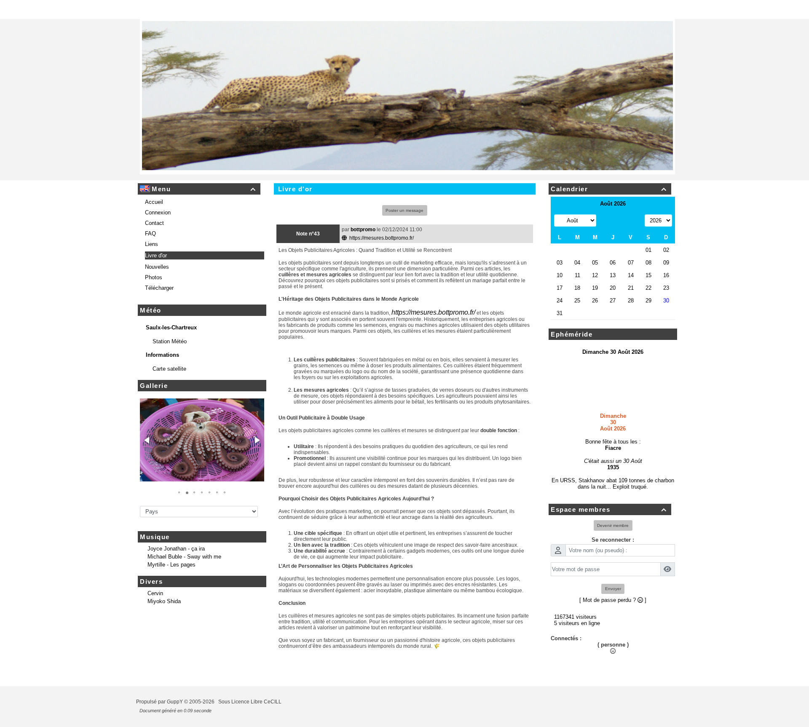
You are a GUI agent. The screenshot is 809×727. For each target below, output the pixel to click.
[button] (147, 446)
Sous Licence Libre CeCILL (250, 708)
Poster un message (404, 216)
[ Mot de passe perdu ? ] (612, 606)
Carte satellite (170, 375)
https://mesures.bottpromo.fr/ (381, 244)
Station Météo (170, 348)
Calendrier (609, 195)
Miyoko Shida (164, 607)
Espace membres (609, 515)
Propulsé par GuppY (160, 708)
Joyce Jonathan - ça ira (176, 555)
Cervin (155, 599)
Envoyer (613, 595)
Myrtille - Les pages (171, 571)
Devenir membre (613, 531)
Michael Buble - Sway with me (184, 563)
